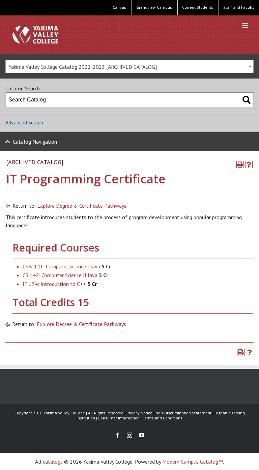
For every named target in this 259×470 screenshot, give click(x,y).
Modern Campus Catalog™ (192, 461)
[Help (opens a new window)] (249, 164)
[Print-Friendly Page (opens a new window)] (240, 164)
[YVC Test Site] (35, 34)
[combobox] (129, 66)
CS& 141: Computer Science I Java (61, 266)
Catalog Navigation (35, 141)
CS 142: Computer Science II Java (60, 275)
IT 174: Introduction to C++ (54, 284)
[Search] (246, 99)
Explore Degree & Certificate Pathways (81, 205)
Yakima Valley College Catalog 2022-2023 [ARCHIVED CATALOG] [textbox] (82, 66)
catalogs (53, 461)
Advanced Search (24, 122)
